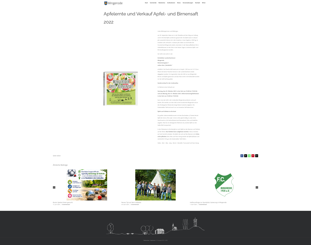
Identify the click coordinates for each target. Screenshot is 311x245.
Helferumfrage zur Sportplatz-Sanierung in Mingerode (208, 202)
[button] (54, 187)
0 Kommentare (66, 204)
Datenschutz (146, 240)
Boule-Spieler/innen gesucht (63, 202)
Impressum (152, 240)
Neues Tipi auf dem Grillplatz (131, 202)
